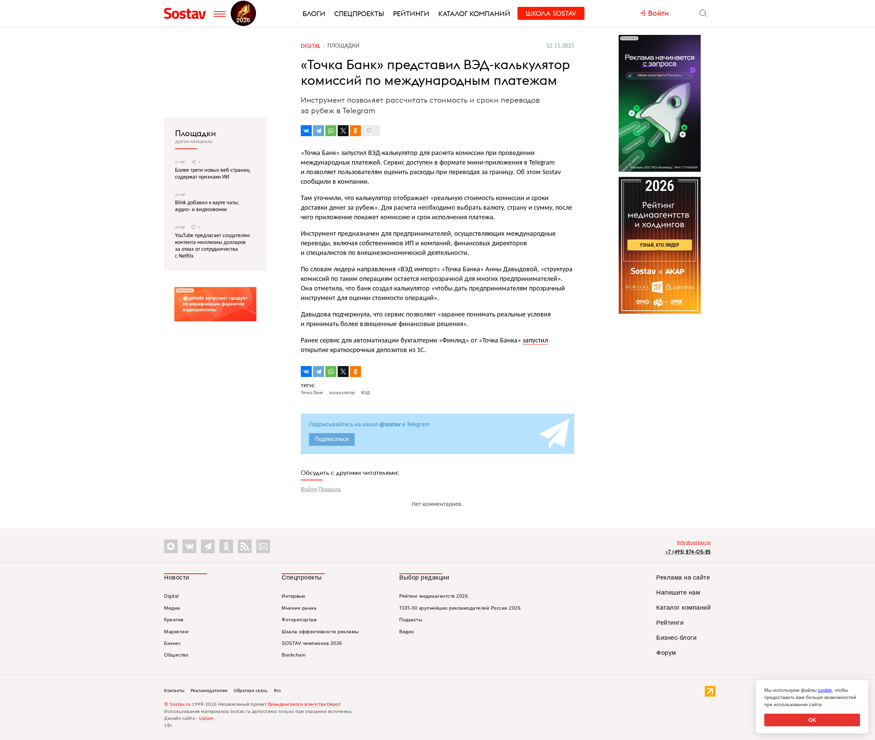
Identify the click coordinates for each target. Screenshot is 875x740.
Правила (329, 489)
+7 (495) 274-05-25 (688, 551)
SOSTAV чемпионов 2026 (312, 643)
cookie (825, 690)
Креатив (174, 619)
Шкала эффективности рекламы (320, 631)
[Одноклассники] (355, 130)
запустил (535, 340)
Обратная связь (251, 690)
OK (812, 720)
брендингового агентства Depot (304, 704)
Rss (277, 690)
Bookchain (294, 655)
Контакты (174, 690)
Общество (176, 655)
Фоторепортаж (299, 619)
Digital (171, 596)
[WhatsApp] (330, 130)
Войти (309, 489)
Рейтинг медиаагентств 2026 (433, 596)
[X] (343, 130)
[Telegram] (318, 130)
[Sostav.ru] (187, 13)
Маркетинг (176, 631)
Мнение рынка (299, 608)
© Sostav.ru (177, 704)
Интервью (293, 596)
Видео (406, 631)
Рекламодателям (209, 690)
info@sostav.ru (694, 542)
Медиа (172, 608)
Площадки (195, 133)
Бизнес (172, 643)
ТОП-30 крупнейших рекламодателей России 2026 (460, 608)
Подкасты (410, 619)
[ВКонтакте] (306, 130)
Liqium (206, 718)
